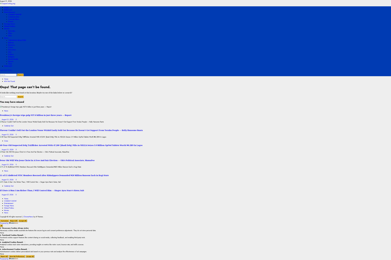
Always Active (23, 228)
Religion (11, 57)
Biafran (11, 43)
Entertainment (9, 12)
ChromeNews (28, 217)
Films (10, 33)
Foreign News (9, 24)
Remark (20, 235)
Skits (10, 35)
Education (12, 50)
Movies (7, 28)
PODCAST (8, 66)
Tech (10, 64)
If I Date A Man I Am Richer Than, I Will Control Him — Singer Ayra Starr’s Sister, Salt (42, 190)
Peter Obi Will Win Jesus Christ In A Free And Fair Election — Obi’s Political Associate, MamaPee (47, 160)
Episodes (11, 31)
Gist (9, 52)
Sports (10, 61)
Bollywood (8, 10)
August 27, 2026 (8, 194)
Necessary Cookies (9, 228)
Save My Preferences (17, 256)
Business (11, 45)
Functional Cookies (9, 235)
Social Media (13, 59)
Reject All (13, 221)
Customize (4, 221)
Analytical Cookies (9, 242)
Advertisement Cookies (11, 249)
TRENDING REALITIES (17, 40)
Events (10, 21)
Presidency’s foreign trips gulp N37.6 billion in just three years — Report (35, 115)
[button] (0, 72)
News (6, 38)
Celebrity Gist (13, 17)
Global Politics (9, 26)
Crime (10, 47)
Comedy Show (13, 19)
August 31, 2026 (8, 119)
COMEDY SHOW (14, 14)
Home (6, 7)
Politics (11, 54)
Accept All (22, 221)
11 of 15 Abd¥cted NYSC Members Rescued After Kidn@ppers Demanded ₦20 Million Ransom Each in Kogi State (54, 175)
